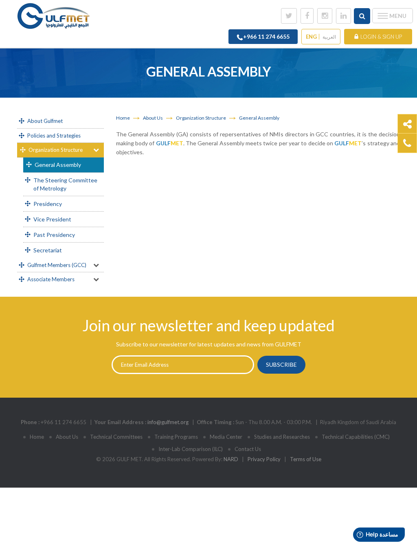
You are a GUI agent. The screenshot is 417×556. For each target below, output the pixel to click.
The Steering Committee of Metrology (65, 184)
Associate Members (51, 279)
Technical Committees (116, 436)
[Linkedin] (343, 16)
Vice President (52, 219)
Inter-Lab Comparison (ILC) (190, 449)
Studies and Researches (282, 436)
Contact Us (248, 449)
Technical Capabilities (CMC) (356, 436)
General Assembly (58, 164)
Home (123, 118)
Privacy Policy (264, 459)
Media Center (226, 436)
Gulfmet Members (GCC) (56, 265)
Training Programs (176, 436)
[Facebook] (307, 16)
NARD (231, 459)
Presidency (47, 203)
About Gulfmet (45, 121)
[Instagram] (324, 16)
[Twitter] (289, 16)
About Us (153, 118)
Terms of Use (305, 459)
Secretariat (47, 250)
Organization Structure (56, 150)
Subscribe (281, 364)
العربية (329, 37)
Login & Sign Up (381, 36)
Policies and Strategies (54, 135)
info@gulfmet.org (168, 422)
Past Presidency (54, 234)
